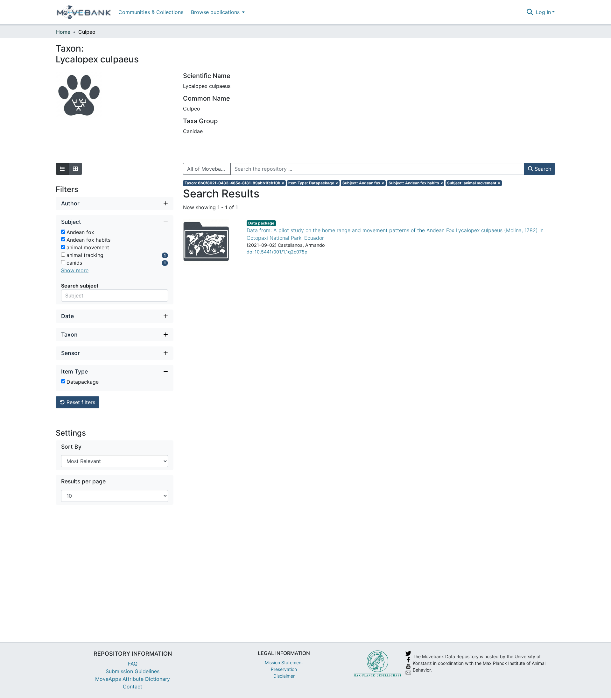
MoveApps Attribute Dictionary (132, 679)
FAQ (132, 663)
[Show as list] (62, 169)
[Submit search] (530, 12)
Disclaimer (284, 676)
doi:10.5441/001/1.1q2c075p (277, 251)
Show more (74, 270)
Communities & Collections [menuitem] (150, 12)
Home (63, 32)
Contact (132, 686)
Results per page (83, 481)
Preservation (284, 669)
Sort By (71, 446)
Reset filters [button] (80, 402)
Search (542, 169)
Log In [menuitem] (543, 12)
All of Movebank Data (209, 169)
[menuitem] (217, 12)
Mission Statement (284, 662)
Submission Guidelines (132, 671)
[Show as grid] (75, 169)
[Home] (84, 12)
